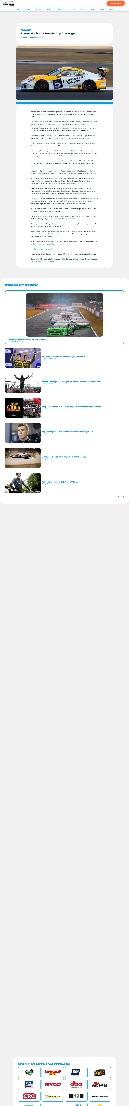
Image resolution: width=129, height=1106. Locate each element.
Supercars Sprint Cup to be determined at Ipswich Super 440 (67, 432)
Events (83, 9)
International (52, 358)
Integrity (49, 9)
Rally (50, 484)
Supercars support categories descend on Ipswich (28, 339)
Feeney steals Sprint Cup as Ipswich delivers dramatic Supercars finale (71, 382)
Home (17, 9)
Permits (73, 9)
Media (102, 9)
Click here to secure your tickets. (42, 249)
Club (50, 408)
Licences (27, 9)
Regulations (61, 9)
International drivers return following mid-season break (65, 357)
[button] (26, 30)
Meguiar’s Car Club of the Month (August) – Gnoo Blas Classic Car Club (71, 407)
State (50, 458)
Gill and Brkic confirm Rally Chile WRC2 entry (61, 482)
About (111, 9)
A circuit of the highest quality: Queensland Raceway (64, 457)
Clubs (92, 9)
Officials (38, 9)
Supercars (20, 341)
